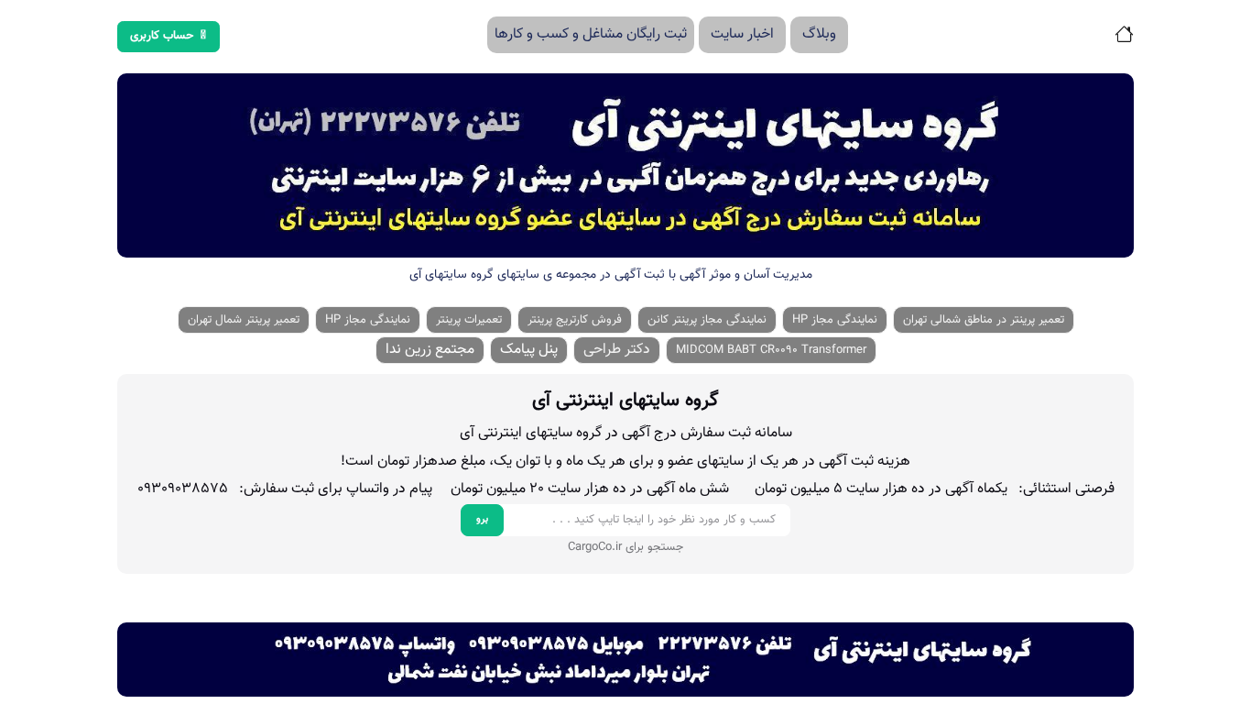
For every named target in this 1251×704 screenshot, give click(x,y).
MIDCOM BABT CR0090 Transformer (771, 350)
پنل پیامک (529, 349)
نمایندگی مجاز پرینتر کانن (707, 320)
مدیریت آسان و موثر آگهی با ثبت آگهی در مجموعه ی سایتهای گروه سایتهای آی (610, 275)
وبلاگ (819, 34)
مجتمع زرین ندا (430, 349)
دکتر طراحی (616, 349)
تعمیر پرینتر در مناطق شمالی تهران (983, 320)
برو (482, 519)
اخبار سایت (742, 34)
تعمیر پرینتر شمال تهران (243, 320)
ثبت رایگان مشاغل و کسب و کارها (591, 34)
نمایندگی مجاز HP (834, 320)
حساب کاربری (162, 36)
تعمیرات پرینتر (469, 320)
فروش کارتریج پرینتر (575, 320)
